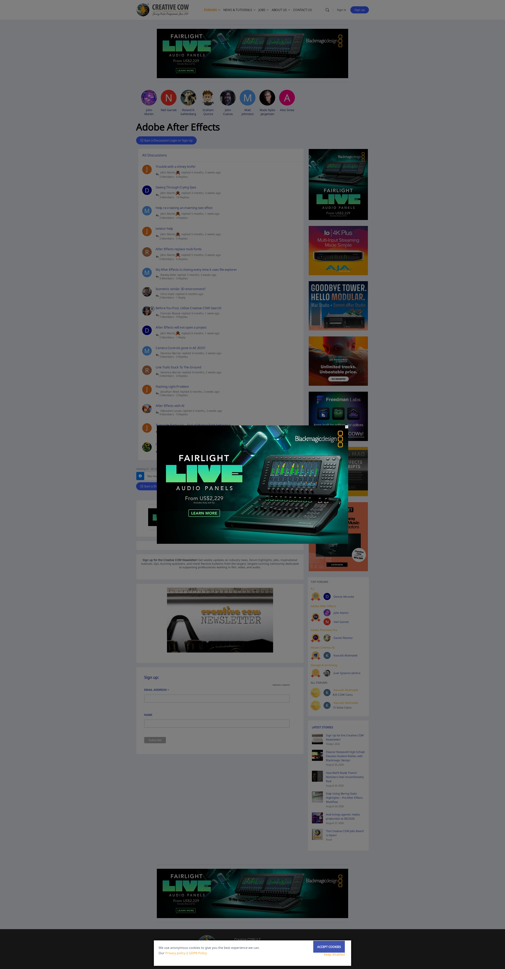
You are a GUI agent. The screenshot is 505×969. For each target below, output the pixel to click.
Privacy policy (175, 953)
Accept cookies (329, 947)
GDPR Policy (198, 953)
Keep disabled (334, 954)
